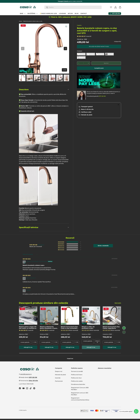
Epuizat (106, 63)
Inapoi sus (70, 358)
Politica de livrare (76, 374)
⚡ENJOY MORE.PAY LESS (48, 13)
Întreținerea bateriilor (78, 384)
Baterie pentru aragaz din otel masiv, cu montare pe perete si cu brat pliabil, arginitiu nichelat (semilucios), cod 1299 (28, 327)
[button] (120, 7)
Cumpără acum (99, 68)
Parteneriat (59, 381)
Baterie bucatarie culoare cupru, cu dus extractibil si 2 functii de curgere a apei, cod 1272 (33, 21)
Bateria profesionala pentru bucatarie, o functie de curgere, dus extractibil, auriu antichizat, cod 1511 (49, 327)
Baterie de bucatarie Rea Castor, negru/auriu (111, 327)
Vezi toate (118, 303)
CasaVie (79, 25)
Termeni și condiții (77, 371)
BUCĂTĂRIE (31, 13)
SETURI (70, 13)
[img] (26, 259)
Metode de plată (60, 374)
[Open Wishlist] (111, 7)
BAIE (21, 13)
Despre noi (58, 371)
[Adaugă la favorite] (66, 26)
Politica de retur (76, 378)
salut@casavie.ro (26, 374)
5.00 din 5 (41, 245)
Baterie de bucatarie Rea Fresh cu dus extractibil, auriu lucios (69, 327)
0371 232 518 (102, 96)
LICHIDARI (62, 13)
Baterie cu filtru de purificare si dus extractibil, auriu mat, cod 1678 (90, 327)
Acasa (20, 21)
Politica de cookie (77, 381)
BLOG (77, 13)
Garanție (57, 378)
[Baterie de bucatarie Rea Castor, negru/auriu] (112, 315)
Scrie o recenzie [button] (103, 245)
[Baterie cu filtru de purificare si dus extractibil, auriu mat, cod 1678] (91, 315)
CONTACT (83, 13)
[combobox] (73, 7)
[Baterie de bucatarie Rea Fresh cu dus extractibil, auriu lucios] (70, 315)
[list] (44, 49)
